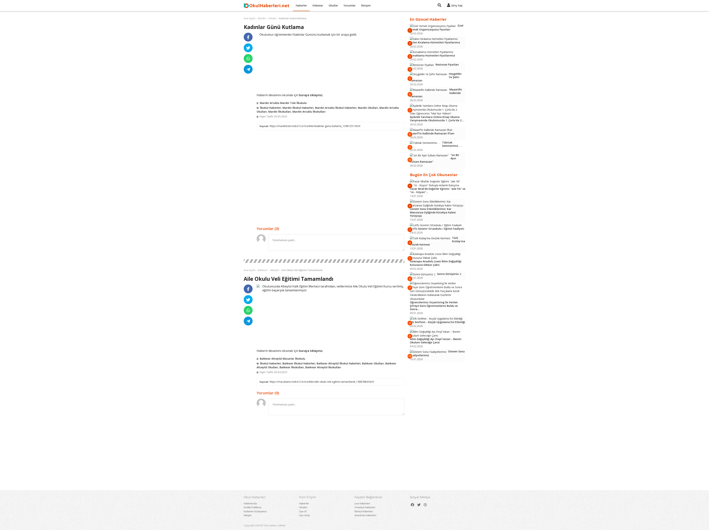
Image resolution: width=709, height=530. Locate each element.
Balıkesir (263, 270)
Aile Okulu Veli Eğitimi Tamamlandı (302, 270)
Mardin (262, 18)
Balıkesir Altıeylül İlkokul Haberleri (339, 363)
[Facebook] (412, 504)
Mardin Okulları (368, 107)
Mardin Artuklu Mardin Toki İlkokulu (283, 103)
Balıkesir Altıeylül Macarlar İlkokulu (282, 358)
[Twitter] (419, 504)
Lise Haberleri (362, 503)
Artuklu (272, 18)
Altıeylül (274, 270)
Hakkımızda (250, 503)
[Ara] (439, 5)
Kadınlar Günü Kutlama (292, 18)
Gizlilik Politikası (252, 507)
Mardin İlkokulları (279, 111)
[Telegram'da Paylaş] (248, 69)
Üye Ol (302, 511)
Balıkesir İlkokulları (292, 367)
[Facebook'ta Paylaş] (248, 37)
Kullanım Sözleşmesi (255, 511)
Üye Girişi (304, 515)
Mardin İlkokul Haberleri (298, 107)
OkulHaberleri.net (269, 5)
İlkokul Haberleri (270, 107)
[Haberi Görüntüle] (258, 285)
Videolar (317, 5)
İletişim (366, 5)
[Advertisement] (330, 64)
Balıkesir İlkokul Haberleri (298, 363)
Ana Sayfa (249, 18)
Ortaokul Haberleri (364, 507)
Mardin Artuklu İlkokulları (309, 111)
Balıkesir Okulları (373, 363)
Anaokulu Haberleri (365, 515)
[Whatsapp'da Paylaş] (248, 58)
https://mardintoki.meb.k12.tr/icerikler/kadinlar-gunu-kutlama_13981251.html (315, 126)
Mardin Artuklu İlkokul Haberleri (335, 107)
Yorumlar (350, 5)
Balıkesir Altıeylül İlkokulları (323, 367)
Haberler (301, 5)
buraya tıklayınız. (311, 95)
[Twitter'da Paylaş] (248, 47)
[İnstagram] (425, 504)
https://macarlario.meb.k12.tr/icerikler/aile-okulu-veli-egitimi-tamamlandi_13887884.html (322, 381)
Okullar (333, 5)
